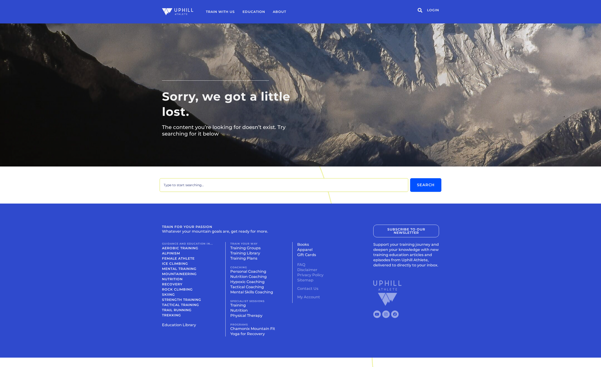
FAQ (301, 264)
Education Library (179, 325)
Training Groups (245, 248)
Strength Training (181, 300)
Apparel (304, 249)
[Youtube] (377, 314)
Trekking (171, 315)
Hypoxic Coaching (247, 282)
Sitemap (305, 280)
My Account (308, 297)
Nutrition (172, 279)
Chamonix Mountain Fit (252, 328)
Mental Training (179, 269)
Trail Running (177, 310)
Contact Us (307, 288)
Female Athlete (178, 258)
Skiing (168, 294)
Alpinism (171, 253)
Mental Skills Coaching (251, 292)
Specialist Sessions (247, 301)
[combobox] (284, 185)
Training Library (245, 253)
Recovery (172, 284)
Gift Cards (306, 255)
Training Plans (243, 258)
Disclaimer (307, 270)
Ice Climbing (175, 263)
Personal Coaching (248, 271)
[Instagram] (386, 314)
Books (303, 244)
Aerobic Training (180, 248)
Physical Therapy (246, 315)
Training (238, 305)
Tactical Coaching (247, 287)
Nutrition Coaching (248, 276)
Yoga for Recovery (247, 334)
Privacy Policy (310, 275)
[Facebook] (395, 314)
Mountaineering (179, 274)
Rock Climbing (177, 289)
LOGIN (433, 10)
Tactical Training (180, 305)
